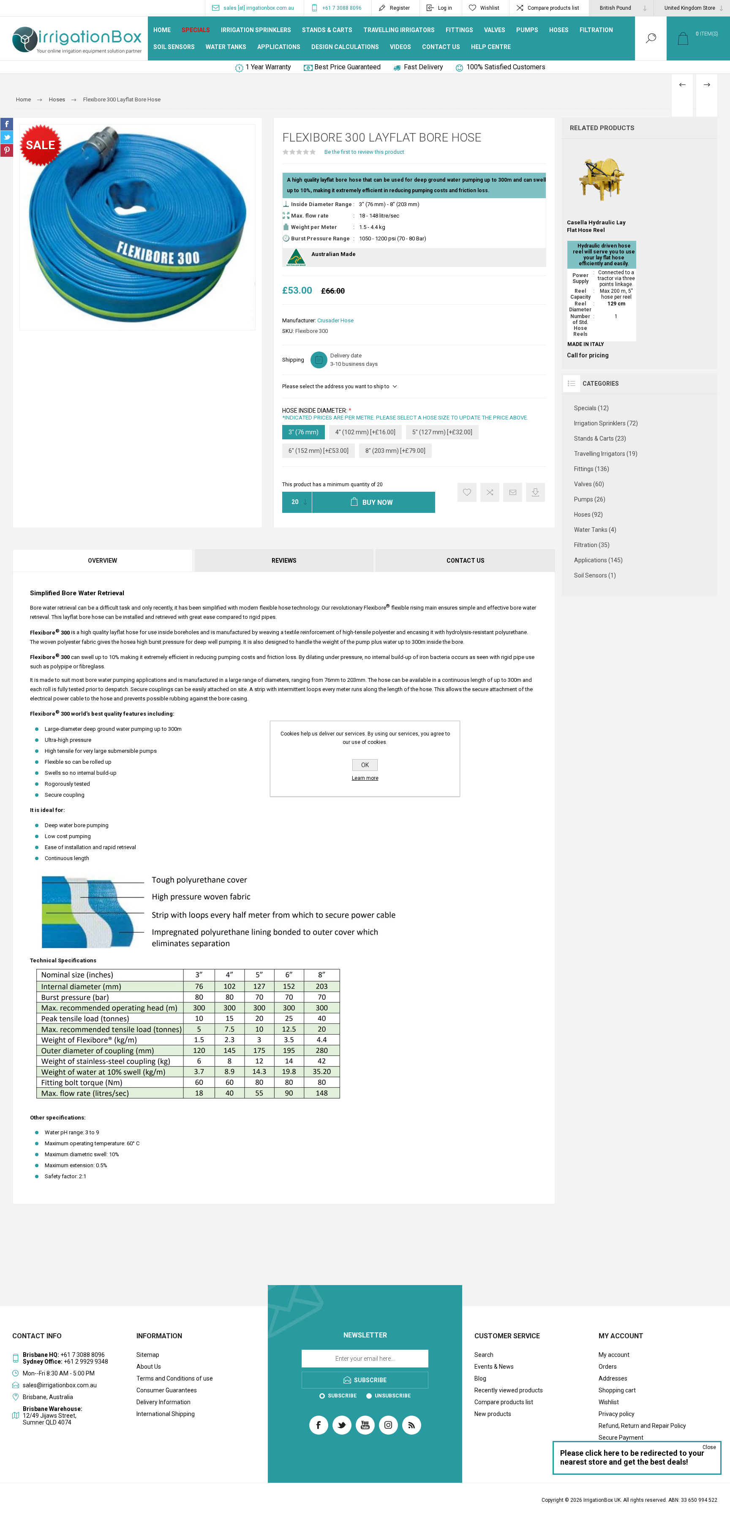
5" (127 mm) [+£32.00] (442, 432)
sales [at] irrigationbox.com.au (258, 8)
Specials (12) (591, 408)
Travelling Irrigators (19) (605, 453)
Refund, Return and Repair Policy (642, 1425)
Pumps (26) (589, 499)
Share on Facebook (6, 124)
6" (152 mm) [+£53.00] (319, 450)
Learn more (365, 778)
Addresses (613, 1378)
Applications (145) (598, 560)
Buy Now (600, 193)
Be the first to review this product (364, 152)
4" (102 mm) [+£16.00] (365, 432)
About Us (148, 1366)
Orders (608, 1366)
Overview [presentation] (102, 560)
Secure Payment (621, 1437)
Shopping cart (617, 1390)
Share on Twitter (6, 137)
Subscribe (342, 1396)
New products (492, 1414)
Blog (480, 1378)
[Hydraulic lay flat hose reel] (601, 252)
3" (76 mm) (304, 432)
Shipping (293, 360)
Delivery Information (163, 1402)
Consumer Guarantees (166, 1390)
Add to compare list (489, 492)
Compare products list (553, 8)
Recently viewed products (508, 1390)
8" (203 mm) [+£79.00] (395, 450)
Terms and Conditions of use (174, 1378)
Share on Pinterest (6, 150)
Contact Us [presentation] (466, 560)
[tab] (103, 560)
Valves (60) (589, 484)
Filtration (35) (592, 545)
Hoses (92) (588, 514)
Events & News (494, 1366)
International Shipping (165, 1414)
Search (483, 1354)
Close (709, 1447)
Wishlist (609, 1402)
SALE (40, 145)
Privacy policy (617, 1414)
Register (400, 8)
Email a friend (512, 492)
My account (614, 1354)
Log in (445, 8)
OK (365, 765)
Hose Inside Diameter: (315, 410)
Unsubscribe (393, 1396)
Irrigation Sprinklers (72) (606, 423)
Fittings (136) (591, 469)
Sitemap (147, 1354)
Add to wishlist (467, 492)
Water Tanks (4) (595, 529)
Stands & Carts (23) (600, 438)
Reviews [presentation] (284, 560)
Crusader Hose (335, 320)
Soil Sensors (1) (595, 575)
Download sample (535, 492)
